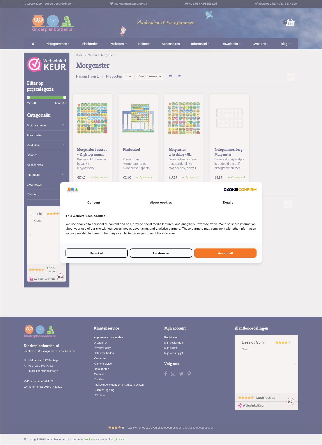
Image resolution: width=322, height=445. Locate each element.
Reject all (97, 253)
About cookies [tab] (161, 202)
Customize (161, 253)
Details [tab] (228, 202)
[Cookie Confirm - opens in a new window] (240, 189)
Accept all (225, 253)
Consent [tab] (93, 202)
